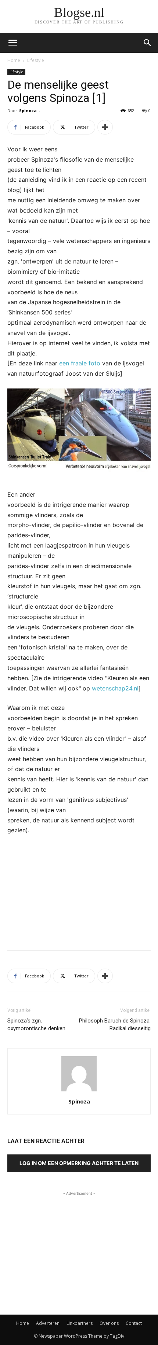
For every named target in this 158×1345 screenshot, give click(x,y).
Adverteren (48, 1323)
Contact (134, 1323)
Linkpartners (80, 1323)
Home (13, 60)
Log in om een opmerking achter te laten (79, 1163)
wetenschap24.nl (115, 688)
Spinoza (28, 110)
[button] (147, 43)
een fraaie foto (79, 363)
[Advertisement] (79, 891)
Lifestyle (35, 60)
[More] (105, 127)
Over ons (109, 1323)
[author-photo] (79, 1091)
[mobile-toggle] (12, 43)
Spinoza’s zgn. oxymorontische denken (36, 1024)
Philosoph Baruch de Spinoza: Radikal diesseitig (115, 1024)
